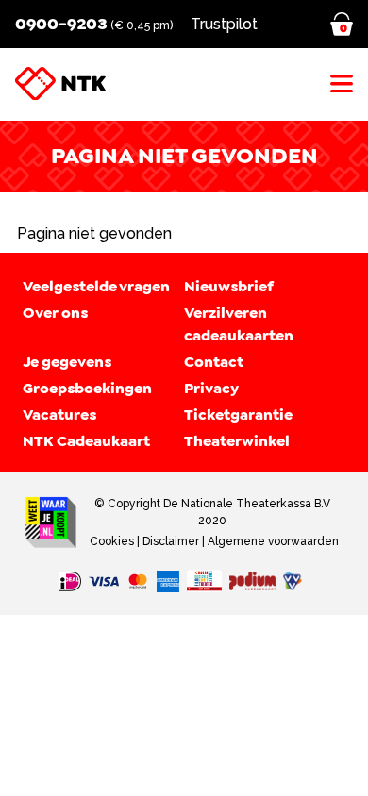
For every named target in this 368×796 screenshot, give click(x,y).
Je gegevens (67, 362)
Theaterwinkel (237, 441)
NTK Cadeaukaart (86, 441)
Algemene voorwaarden (273, 541)
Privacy (211, 388)
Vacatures (59, 415)
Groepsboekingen (87, 388)
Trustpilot (224, 24)
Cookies (112, 541)
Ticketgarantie (238, 415)
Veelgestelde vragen (96, 286)
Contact (213, 362)
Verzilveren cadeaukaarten (238, 324)
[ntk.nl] (60, 83)
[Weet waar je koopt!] (51, 522)
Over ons (55, 313)
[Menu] (341, 83)
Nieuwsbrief (229, 286)
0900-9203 (61, 23)
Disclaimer (170, 541)
